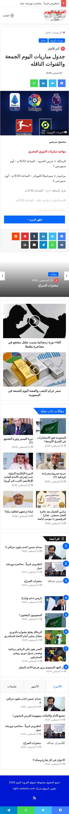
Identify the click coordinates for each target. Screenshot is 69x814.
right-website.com (24, 788)
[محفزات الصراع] (55, 586)
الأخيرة (57, 686)
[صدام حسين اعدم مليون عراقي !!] (55, 552)
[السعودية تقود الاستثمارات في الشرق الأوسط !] (51, 426)
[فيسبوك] (62, 236)
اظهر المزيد (35, 219)
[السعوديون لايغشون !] (55, 620)
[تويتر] (52, 236)
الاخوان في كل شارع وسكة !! (48, 759)
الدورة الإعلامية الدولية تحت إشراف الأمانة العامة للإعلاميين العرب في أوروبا (18, 477)
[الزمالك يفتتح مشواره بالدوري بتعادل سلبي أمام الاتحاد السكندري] (55, 637)
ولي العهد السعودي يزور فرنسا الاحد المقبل (42, 667)
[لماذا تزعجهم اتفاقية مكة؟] (18, 499)
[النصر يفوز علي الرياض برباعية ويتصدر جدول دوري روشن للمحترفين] (55, 654)
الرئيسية (58, 32)
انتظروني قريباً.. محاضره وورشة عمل (39, 3)
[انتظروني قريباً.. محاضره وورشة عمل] (55, 569)
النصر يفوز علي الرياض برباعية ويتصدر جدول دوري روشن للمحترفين (25, 653)
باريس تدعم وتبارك (31, 598)
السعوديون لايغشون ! (30, 615)
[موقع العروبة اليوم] (55, 15)
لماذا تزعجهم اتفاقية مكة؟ (19, 511)
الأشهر (35, 686)
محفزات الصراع (48, 285)
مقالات (53, 274)
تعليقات (11, 686)
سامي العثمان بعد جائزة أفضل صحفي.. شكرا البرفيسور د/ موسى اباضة (52, 515)
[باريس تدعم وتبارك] (55, 603)
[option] (34, 276)
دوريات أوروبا (56, 40)
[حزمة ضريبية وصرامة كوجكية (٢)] (51, 461)
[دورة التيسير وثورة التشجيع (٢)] (18, 426)
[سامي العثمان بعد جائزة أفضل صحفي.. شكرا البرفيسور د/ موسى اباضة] (51, 499)
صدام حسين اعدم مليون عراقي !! (23, 547)
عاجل (48, 32)
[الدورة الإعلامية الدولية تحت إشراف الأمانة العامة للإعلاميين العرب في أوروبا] (18, 461)
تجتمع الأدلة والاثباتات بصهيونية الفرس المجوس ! (38, 715)
